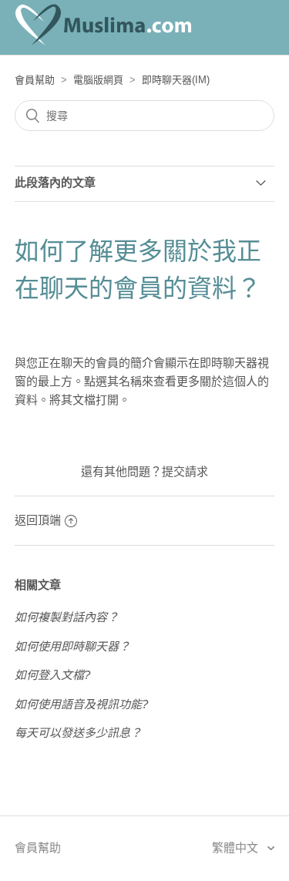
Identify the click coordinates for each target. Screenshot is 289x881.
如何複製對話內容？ (67, 617)
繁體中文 (236, 847)
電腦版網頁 (98, 80)
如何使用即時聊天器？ (72, 646)
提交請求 (185, 471)
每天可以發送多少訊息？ (78, 732)
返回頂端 (38, 519)
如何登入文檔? (52, 674)
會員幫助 (35, 80)
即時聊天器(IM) (176, 80)
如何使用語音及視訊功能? (81, 704)
